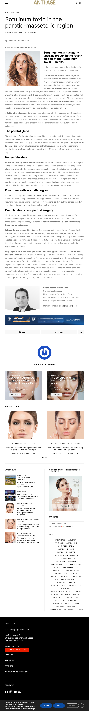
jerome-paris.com (69, 306)
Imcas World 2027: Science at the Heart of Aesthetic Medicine (27, 496)
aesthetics (60, 540)
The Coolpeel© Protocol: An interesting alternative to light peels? (65, 448)
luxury (55, 594)
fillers (55, 576)
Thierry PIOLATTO (17, 453)
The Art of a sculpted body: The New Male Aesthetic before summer (28, 540)
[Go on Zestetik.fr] (65, 493)
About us (9, 654)
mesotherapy (73, 597)
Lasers (69, 443)
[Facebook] (7, 692)
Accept (46, 705)
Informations (22, 491)
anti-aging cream (66, 549)
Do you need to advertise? (17, 650)
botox (57, 567)
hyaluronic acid (58, 585)
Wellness (21, 479)
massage (77, 594)
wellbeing (69, 609)
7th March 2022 (56, 387)
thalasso (72, 606)
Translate (69, 526)
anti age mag (57, 564)
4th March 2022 (11, 32)
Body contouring (24, 535)
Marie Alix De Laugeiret (28, 32)
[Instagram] (11, 692)
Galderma (77, 576)
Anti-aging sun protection (66, 555)
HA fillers (62, 582)
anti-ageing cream (66, 546)
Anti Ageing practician (66, 561)
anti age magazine (74, 564)
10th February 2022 (16, 387)
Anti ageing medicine (66, 558)
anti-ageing (72, 543)
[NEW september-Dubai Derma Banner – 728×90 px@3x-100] (44, 319)
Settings (72, 705)
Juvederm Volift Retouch (62, 591)
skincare (73, 600)
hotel (72, 582)
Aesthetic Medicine (12, 12)
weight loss (56, 609)
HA (57, 579)
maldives (66, 594)
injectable (66, 588)
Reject (59, 705)
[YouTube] (16, 692)
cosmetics (58, 570)
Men (34, 535)
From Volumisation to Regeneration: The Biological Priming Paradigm (23, 448)
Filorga (65, 576)
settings (32, 709)
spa (77, 603)
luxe (79, 591)
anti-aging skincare (66, 552)
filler (75, 573)
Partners (9, 666)
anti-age (59, 543)
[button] (42, 457)
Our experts (10, 660)
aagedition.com (12, 646)
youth (80, 609)
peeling (77, 443)
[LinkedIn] (20, 692)
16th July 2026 (31, 453)
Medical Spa (21, 475)
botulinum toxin (71, 567)
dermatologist (62, 573)
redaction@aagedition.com (17, 629)
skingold (58, 603)
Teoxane (60, 606)
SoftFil (69, 603)
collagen (31, 443)
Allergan (73, 540)
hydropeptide (75, 585)
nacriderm (60, 600)
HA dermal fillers (69, 579)
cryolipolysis (73, 570)
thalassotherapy (24, 477)
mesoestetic (59, 597)
